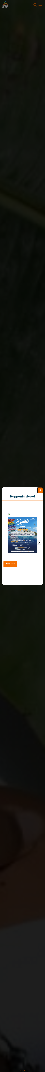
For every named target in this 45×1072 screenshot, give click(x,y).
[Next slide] (39, 542)
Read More (10, 564)
